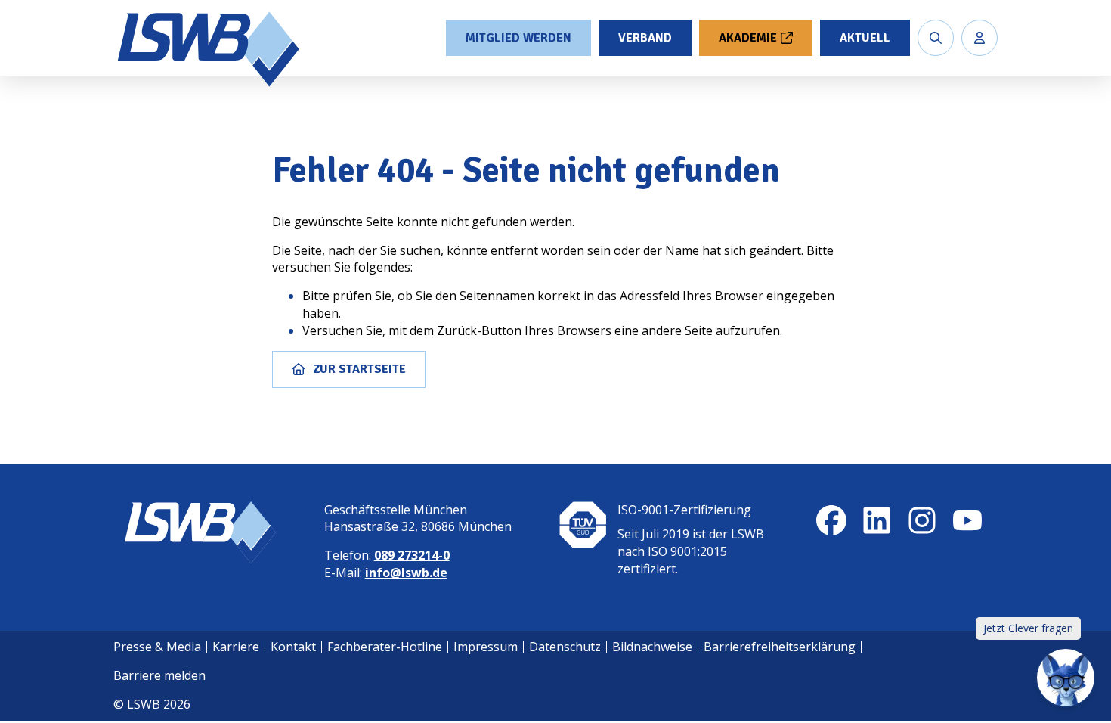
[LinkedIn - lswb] (877, 520)
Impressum (485, 646)
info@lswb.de (406, 572)
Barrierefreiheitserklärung (780, 646)
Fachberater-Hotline (384, 646)
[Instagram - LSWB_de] (922, 520)
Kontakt (293, 646)
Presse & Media (157, 646)
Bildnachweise (652, 646)
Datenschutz (565, 646)
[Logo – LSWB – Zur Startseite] (210, 49)
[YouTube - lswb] (967, 520)
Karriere (235, 646)
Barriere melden (159, 675)
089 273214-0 (412, 555)
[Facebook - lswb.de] (831, 520)
